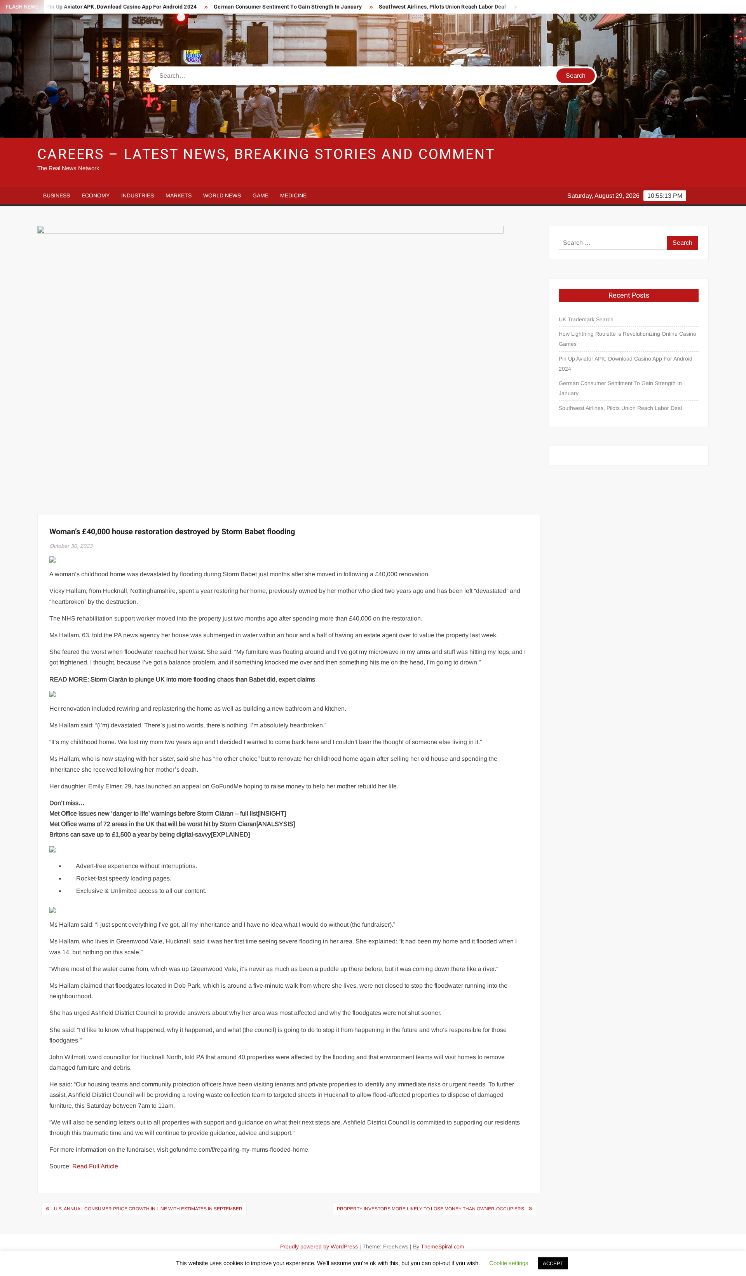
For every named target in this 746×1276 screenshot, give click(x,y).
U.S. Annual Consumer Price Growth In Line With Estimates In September (148, 1209)
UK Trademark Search (586, 319)
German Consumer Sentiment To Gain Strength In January (240, 7)
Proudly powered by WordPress (319, 1246)
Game (260, 195)
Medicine (293, 195)
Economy (96, 195)
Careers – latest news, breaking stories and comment (266, 154)
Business (56, 195)
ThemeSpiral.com (442, 1246)
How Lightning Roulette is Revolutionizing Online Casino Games (627, 339)
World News (222, 195)
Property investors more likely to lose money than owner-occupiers (430, 1209)
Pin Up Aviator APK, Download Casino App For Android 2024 (625, 364)
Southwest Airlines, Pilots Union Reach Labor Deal (394, 7)
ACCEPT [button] (553, 1263)
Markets (179, 195)
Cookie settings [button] (508, 1263)
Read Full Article (95, 1166)
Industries (137, 195)
